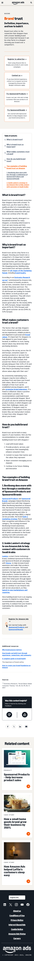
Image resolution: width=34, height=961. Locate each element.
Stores (8, 563)
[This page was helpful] (25, 715)
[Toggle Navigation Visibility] (2, 3)
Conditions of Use (17, 915)
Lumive (5, 556)
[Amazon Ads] (16, 2)
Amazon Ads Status (17, 934)
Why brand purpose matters (12, 650)
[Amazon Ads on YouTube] (22, 905)
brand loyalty (20, 273)
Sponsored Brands (16, 629)
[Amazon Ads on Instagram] (16, 905)
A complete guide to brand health (14, 659)
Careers (17, 938)
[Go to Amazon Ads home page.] (17, 949)
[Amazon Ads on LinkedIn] (4, 905)
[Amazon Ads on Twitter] (10, 905)
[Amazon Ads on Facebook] (27, 905)
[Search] (31, 2)
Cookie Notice (17, 929)
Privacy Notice (17, 920)
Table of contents (10, 136)
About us (17, 911)
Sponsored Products (10, 499)
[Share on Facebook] (8, 727)
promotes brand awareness (16, 389)
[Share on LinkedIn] (20, 727)
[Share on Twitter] (14, 727)
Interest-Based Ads (17, 924)
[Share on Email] (26, 727)
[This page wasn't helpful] (9, 715)
